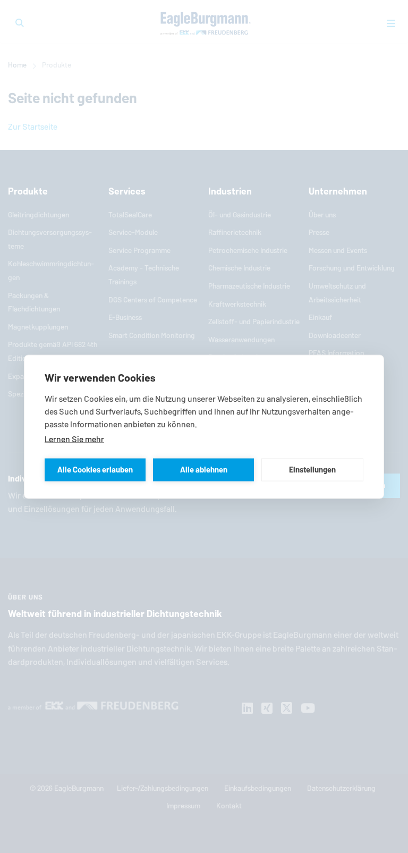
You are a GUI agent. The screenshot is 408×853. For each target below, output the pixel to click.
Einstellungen (312, 469)
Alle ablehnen (203, 469)
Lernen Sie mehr (74, 439)
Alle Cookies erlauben (95, 469)
